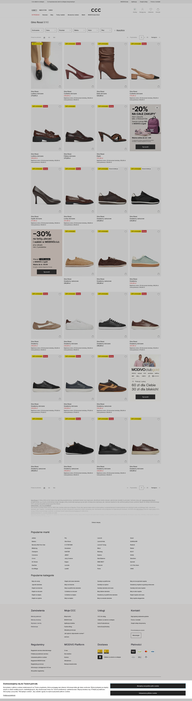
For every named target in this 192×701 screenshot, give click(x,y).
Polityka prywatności (9, 695)
